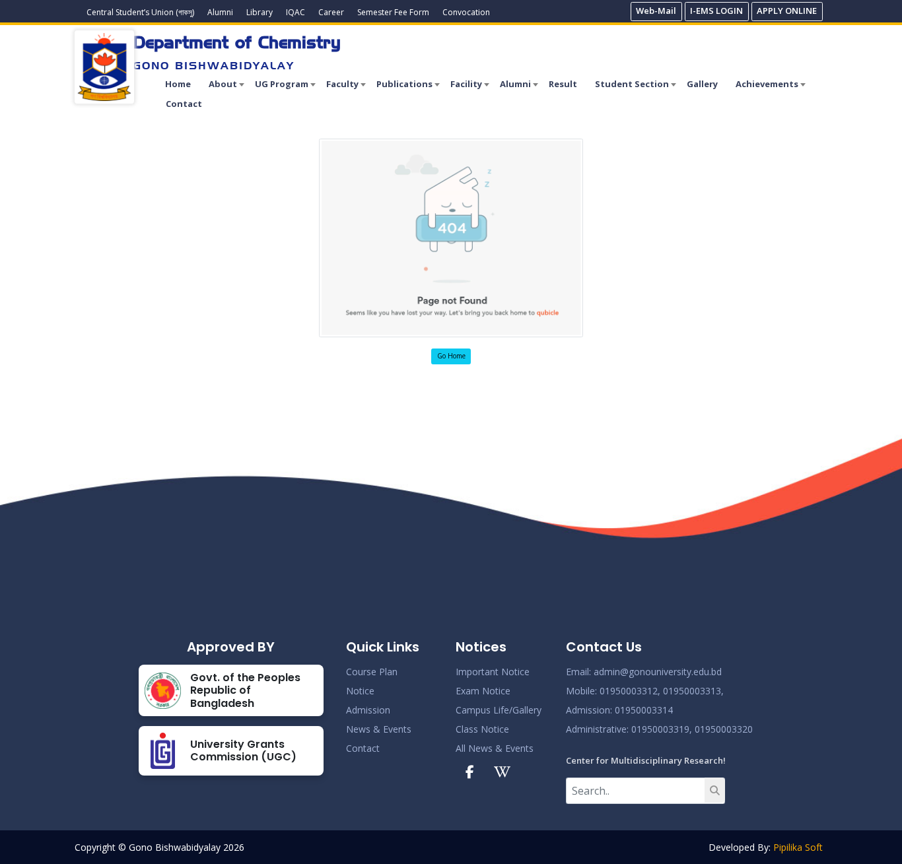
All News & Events (495, 748)
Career (331, 12)
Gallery (702, 84)
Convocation (466, 12)
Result (563, 84)
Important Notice (493, 671)
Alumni (220, 12)
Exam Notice (483, 690)
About (223, 84)
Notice (360, 690)
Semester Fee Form (393, 12)
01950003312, (630, 690)
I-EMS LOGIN (716, 11)
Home (178, 84)
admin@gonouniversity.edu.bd (658, 671)
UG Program (281, 84)
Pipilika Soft (798, 847)
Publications (404, 84)
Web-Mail (656, 11)
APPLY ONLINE (787, 11)
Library (259, 12)
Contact (184, 104)
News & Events (378, 729)
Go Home (451, 355)
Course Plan (372, 671)
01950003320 (722, 729)
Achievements (767, 84)
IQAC (295, 12)
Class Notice (482, 729)
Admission (368, 710)
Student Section (632, 84)
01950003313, (693, 690)
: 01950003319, (659, 729)
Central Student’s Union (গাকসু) (140, 12)
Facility (466, 84)
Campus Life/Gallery (498, 710)
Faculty (342, 84)
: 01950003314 (641, 710)
